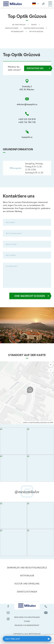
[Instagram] (8, 619)
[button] (51, 364)
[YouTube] (8, 612)
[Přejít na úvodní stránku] (12, 4)
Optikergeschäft (17, 32)
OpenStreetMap (35, 422)
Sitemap (27, 621)
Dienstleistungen (11, 28)
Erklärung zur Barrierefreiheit (27, 625)
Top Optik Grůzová (36, 32)
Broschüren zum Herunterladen (27, 617)
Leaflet (25, 422)
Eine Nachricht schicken (30, 295)
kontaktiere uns (35, 68)
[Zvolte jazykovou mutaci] (36, 4)
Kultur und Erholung (27, 583)
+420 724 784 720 (27, 122)
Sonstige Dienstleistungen (34, 28)
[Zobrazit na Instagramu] (13, 441)
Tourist (34, 25)
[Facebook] (8, 606)
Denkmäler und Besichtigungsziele (27, 567)
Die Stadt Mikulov (18, 25)
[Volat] (46, 606)
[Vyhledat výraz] (43, 4)
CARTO (51, 422)
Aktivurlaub (27, 575)
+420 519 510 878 (27, 119)
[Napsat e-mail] (46, 612)
